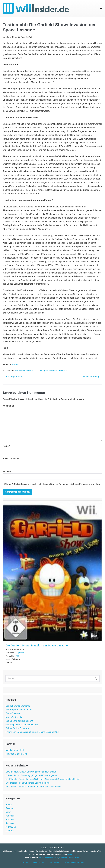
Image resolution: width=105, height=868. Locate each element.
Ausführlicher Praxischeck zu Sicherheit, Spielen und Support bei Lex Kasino (42, 779)
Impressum (54, 862)
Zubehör (9, 830)
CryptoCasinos (12, 713)
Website (7, 471)
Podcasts (9, 816)
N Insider (63, 857)
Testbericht (62, 370)
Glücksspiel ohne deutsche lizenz (21, 724)
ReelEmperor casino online (18, 710)
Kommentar (9, 406)
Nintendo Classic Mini (16, 754)
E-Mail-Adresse (11, 458)
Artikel (8, 804)
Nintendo (71, 854)
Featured (9, 808)
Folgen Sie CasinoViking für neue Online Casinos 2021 (32, 732)
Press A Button (74, 857)
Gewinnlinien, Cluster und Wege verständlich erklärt (30, 772)
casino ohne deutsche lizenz (19, 721)
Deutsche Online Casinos (17, 706)
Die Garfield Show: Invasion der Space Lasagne (36, 370)
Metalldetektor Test (14, 750)
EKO (17, 656)
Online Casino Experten (17, 728)
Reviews (15, 364)
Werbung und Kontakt (74, 862)
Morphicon (19, 653)
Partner (24, 862)
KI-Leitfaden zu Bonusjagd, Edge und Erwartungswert (31, 775)
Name (6, 446)
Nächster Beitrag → (92, 376)
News (8, 812)
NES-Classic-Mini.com (48, 857)
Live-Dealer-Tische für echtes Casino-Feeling (27, 783)
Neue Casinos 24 (13, 717)
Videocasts (10, 827)
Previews (9, 819)
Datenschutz (38, 862)
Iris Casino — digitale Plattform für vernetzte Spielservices (33, 787)
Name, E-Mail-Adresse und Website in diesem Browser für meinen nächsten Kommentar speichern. (53, 484)
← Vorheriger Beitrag (13, 376)
